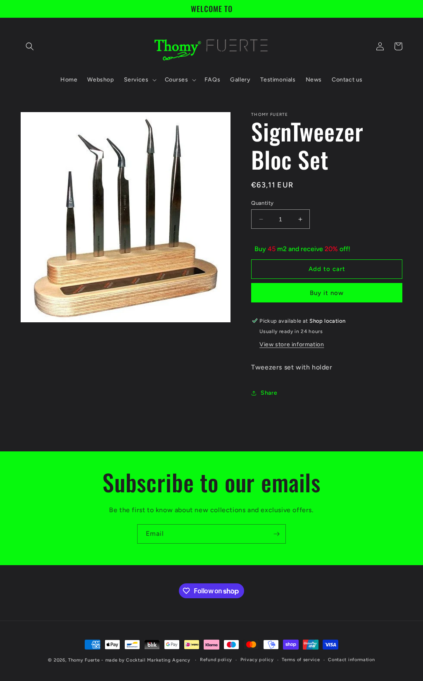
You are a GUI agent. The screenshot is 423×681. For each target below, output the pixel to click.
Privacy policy (257, 659)
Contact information (351, 659)
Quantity (262, 203)
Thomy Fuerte (84, 660)
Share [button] (269, 392)
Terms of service (301, 659)
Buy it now (327, 293)
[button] (30, 46)
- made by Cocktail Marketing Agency (145, 660)
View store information (291, 344)
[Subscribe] (276, 534)
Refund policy (216, 659)
